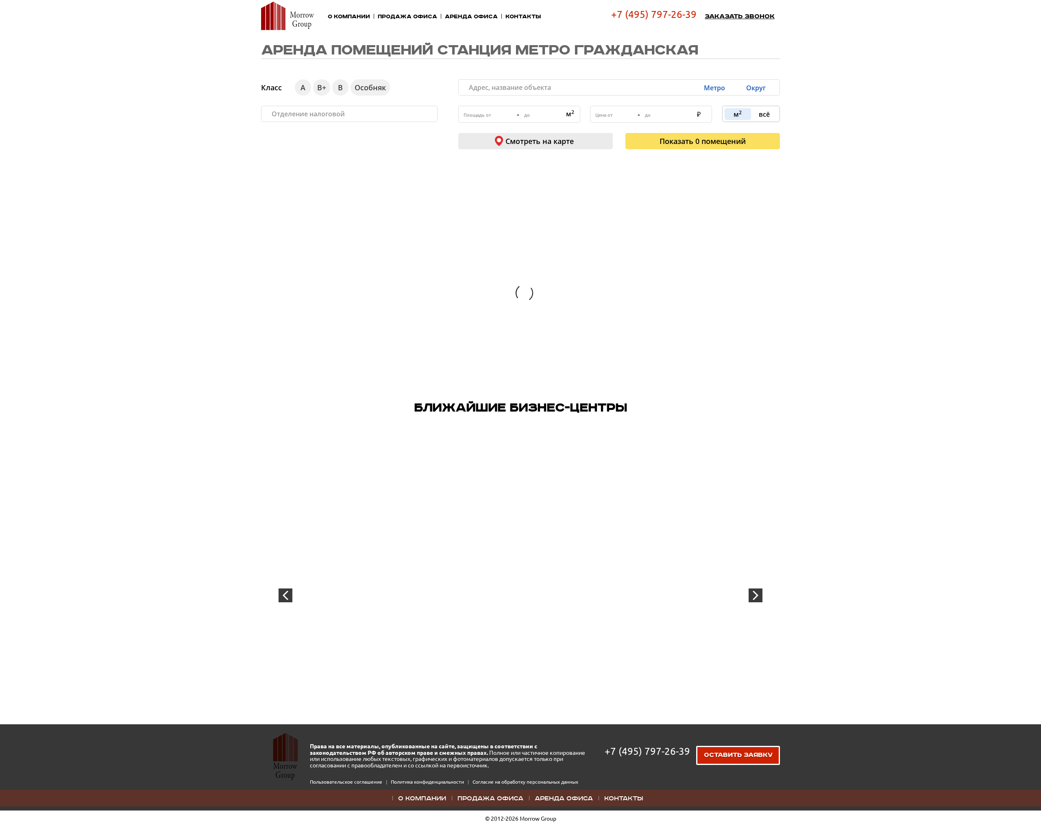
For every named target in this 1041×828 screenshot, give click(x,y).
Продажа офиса (407, 16)
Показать (703, 141)
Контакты (523, 16)
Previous (285, 595)
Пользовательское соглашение (346, 781)
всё (764, 114)
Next (755, 595)
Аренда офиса (471, 16)
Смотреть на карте (539, 141)
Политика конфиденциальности (428, 781)
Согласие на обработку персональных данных (525, 781)
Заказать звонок (740, 16)
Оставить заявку (738, 755)
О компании (349, 16)
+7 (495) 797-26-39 (654, 14)
